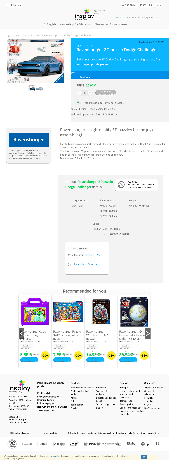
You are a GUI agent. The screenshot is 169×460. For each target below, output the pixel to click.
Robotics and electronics (82, 387)
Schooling (149, 401)
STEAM (147, 404)
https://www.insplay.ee (48, 396)
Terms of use (126, 401)
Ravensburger (92, 255)
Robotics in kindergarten (127, 433)
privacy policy (54, 456)
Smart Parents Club (150, 433)
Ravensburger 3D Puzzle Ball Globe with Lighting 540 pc (133, 335)
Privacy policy (126, 404)
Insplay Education (21, 433)
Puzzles (35, 35)
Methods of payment (130, 391)
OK (143, 457)
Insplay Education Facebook (83, 433)
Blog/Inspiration (152, 408)
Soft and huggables (105, 404)
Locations (148, 397)
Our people (149, 391)
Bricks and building (80, 391)
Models (74, 394)
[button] (9, 65)
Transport (124, 387)
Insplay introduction (153, 387)
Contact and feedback (130, 407)
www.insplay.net (46, 410)
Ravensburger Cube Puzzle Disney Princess (33, 335)
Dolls (73, 401)
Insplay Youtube (50, 433)
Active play (101, 394)
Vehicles (75, 397)
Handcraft (101, 387)
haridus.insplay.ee (45, 403)
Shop (26, 35)
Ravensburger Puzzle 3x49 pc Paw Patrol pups (67, 335)
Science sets (102, 391)
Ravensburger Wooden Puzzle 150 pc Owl (99, 335)
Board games (77, 404)
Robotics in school (106, 433)
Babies (99, 407)
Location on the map (18, 422)
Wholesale (149, 394)
